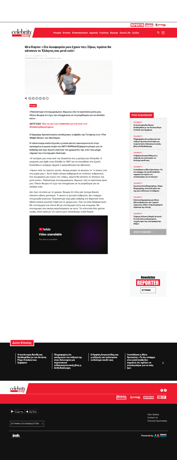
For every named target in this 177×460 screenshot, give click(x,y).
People (33, 105)
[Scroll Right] (162, 363)
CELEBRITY (138, 122)
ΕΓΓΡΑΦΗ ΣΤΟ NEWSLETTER (25, 423)
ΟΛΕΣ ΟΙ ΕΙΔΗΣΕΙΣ (142, 232)
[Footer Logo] (18, 390)
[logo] (22, 33)
